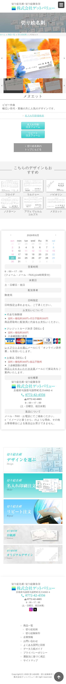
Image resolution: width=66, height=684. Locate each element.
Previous (1, 58)
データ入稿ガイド (33, 648)
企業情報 (28, 637)
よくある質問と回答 (34, 644)
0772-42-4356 (35, 395)
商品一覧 (11, 34)
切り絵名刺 (22, 34)
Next (64, 58)
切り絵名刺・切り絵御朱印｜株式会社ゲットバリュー (34, 675)
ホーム (2, 34)
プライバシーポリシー (35, 652)
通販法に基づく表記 (34, 656)
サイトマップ (30, 660)
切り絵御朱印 (33, 633)
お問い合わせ (30, 641)
